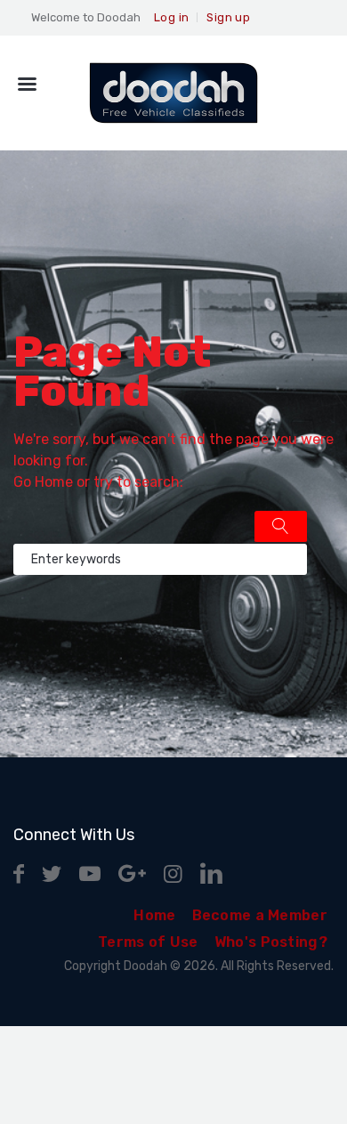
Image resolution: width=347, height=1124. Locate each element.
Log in (171, 17)
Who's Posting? (270, 942)
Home (54, 481)
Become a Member (260, 915)
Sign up (228, 17)
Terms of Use (148, 942)
